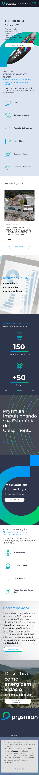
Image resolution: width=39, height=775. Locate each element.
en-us (26, 3)
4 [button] (19, 57)
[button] (36, 3)
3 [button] (17, 57)
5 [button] (21, 57)
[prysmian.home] (8, 3)
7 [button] (25, 57)
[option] (19, 37)
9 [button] (19, 59)
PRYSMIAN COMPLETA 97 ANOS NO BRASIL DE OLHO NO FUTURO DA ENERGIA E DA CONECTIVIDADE (18, 231)
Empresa (13, 735)
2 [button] (15, 57)
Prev (6, 390)
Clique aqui (15, 751)
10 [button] (21, 59)
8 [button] (17, 59)
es (23, 3)
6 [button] (23, 57)
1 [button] (13, 57)
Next (33, 390)
